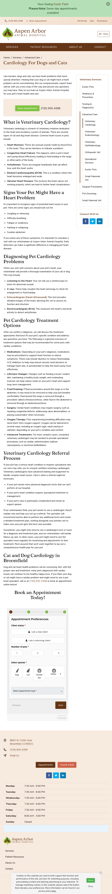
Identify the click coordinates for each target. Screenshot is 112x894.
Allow (90, 880)
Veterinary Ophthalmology (92, 143)
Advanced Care (32, 57)
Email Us (14, 755)
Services (12, 47)
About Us (75, 47)
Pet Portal (82, 21)
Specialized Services (90, 161)
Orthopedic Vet (92, 152)
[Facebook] (86, 221)
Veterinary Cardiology (90, 123)
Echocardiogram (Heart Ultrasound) (27, 297)
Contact (100, 47)
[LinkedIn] (100, 221)
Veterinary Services (91, 79)
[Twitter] (93, 221)
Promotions (102, 21)
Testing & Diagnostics (88, 105)
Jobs (92, 21)
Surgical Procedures (92, 186)
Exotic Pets (61, 4)
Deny (90, 886)
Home (7, 57)
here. (54, 891)
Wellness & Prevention (88, 95)
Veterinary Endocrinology (92, 133)
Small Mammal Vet (92, 178)
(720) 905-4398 (50, 108)
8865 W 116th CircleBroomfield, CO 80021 (21, 742)
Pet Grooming (89, 193)
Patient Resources (43, 47)
